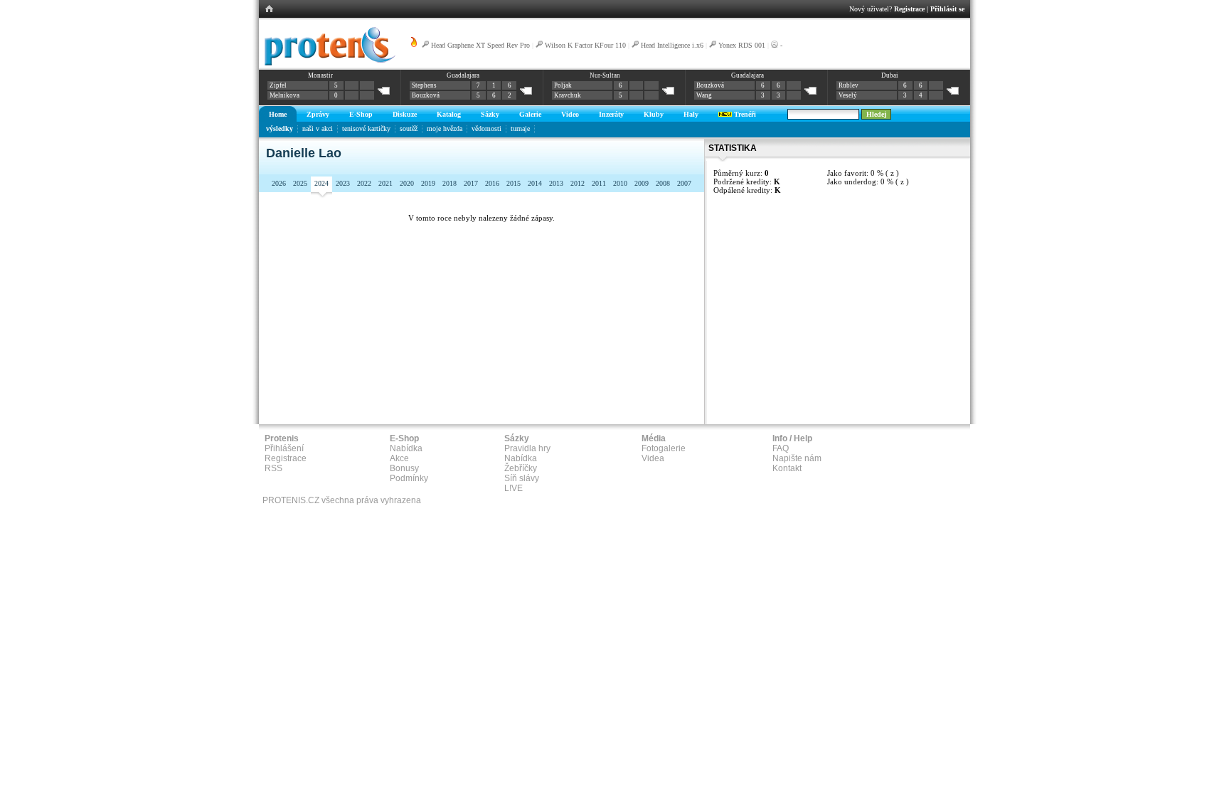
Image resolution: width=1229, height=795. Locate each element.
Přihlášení (284, 448)
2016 (492, 183)
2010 (620, 183)
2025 (300, 183)
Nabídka (406, 448)
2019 (428, 183)
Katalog (449, 114)
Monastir (320, 75)
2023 (343, 183)
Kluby (654, 114)
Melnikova (284, 95)
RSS (273, 468)
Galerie (530, 114)
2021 (385, 183)
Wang (704, 95)
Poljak (563, 85)
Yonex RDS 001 (741, 45)
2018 (449, 183)
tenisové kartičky (366, 128)
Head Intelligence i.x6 (672, 45)
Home (278, 114)
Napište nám (796, 458)
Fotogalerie (664, 448)
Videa (653, 458)
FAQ (780, 448)
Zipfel (278, 85)
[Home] (327, 63)
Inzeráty (611, 114)
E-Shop (361, 114)
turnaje (520, 128)
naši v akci (317, 128)
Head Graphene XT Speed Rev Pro (480, 45)
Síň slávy (521, 478)
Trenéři (744, 114)
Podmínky (409, 478)
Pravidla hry (527, 448)
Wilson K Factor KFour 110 (585, 45)
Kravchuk (567, 95)
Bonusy (404, 468)
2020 (407, 183)
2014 (535, 183)
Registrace (909, 9)
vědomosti (486, 128)
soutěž (408, 128)
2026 (279, 183)
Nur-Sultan (605, 75)
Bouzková (426, 95)
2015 (513, 183)
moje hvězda (444, 128)
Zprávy (318, 114)
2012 (577, 183)
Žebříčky (520, 468)
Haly (690, 114)
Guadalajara (463, 75)
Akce (399, 458)
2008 (663, 183)
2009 (641, 183)
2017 (471, 183)
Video (570, 114)
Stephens (424, 85)
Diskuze (405, 114)
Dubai (889, 75)
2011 (599, 183)
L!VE (513, 488)
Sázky (490, 114)
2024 (321, 183)
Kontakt (787, 468)
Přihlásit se (947, 9)
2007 (684, 183)
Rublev (848, 85)
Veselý (848, 95)
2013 (556, 183)
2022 (364, 183)
